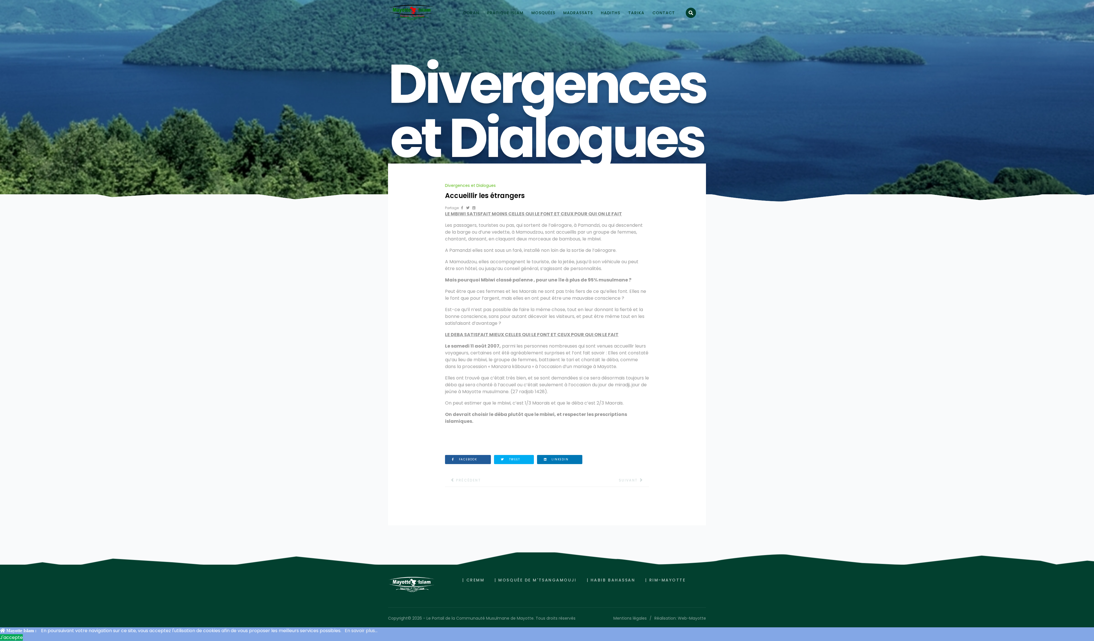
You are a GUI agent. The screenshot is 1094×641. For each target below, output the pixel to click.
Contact (663, 13)
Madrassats (578, 13)
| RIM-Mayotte (665, 580)
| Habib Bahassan (611, 580)
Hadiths (610, 13)
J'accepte (11, 637)
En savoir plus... (361, 630)
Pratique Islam (505, 13)
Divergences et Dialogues (470, 185)
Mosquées (543, 13)
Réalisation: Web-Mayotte (680, 618)
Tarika (636, 13)
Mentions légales (630, 618)
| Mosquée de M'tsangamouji (535, 580)
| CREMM (473, 580)
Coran (471, 13)
